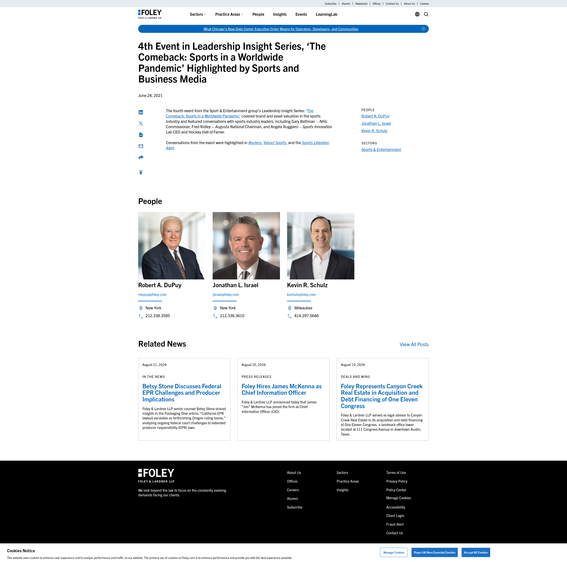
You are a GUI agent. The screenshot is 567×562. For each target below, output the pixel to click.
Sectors (196, 14)
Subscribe (330, 3)
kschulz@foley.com (301, 294)
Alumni (346, 3)
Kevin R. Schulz (374, 130)
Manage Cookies (394, 552)
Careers (424, 3)
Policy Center (396, 489)
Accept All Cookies (476, 552)
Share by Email (141, 146)
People (258, 14)
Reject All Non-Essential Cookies (434, 552)
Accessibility (395, 507)
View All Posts (414, 344)
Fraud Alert (395, 524)
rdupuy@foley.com (152, 294)
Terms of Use (396, 472)
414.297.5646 (306, 315)
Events (301, 14)
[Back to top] (141, 173)
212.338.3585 (158, 315)
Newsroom (361, 3)
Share (141, 157)
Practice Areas (227, 14)
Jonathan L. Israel (376, 123)
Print (141, 135)
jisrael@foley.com (226, 294)
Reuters (254, 142)
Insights (280, 14)
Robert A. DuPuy (375, 115)
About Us (409, 3)
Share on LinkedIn (141, 112)
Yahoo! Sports (274, 142)
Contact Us (392, 3)
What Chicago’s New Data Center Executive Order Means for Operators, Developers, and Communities (281, 29)
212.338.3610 (232, 315)
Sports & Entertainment (381, 149)
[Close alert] (423, 29)
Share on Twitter (141, 123)
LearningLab (326, 14)
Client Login (395, 515)
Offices (377, 3)
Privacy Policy (396, 481)
